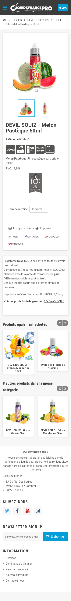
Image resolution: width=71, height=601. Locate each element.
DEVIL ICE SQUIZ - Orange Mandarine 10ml (18, 367)
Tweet (15, 236)
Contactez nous (15, 580)
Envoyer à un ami (23, 228)
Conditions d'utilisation (19, 563)
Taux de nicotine (18, 209)
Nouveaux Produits (17, 574)
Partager (33, 236)
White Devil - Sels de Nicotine (53, 366)
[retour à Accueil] (4, 20)
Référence (12, 139)
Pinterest (17, 243)
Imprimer (45, 228)
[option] (18, 352)
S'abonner (57, 536)
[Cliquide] (31, 7)
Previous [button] (59, 323)
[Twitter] (7, 511)
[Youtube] (27, 511)
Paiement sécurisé (17, 569)
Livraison (11, 557)
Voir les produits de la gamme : (23, 301)
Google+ (53, 236)
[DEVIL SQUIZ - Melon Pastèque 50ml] (26, 108)
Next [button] (65, 323)
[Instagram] (38, 511)
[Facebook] (17, 511)
